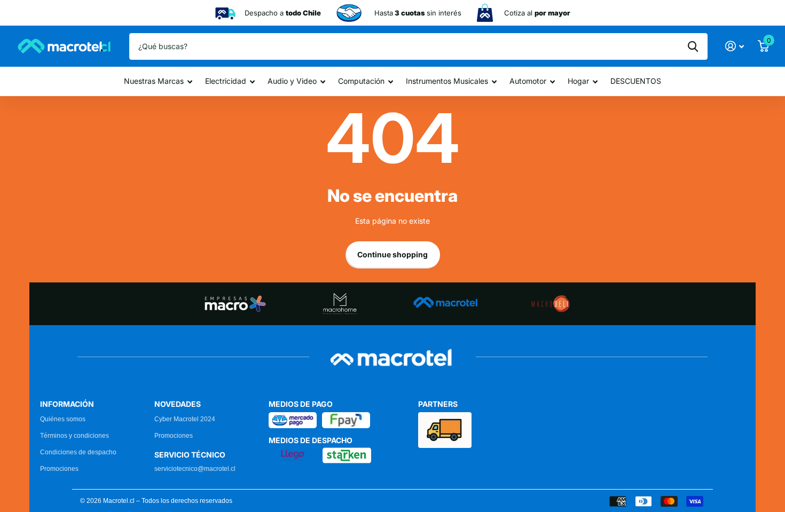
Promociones (59, 468)
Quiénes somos (62, 419)
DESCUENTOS (635, 80)
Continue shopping (392, 254)
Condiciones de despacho (78, 452)
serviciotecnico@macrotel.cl (195, 468)
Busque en (693, 46)
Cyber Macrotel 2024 (184, 419)
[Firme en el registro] (734, 46)
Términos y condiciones (74, 435)
